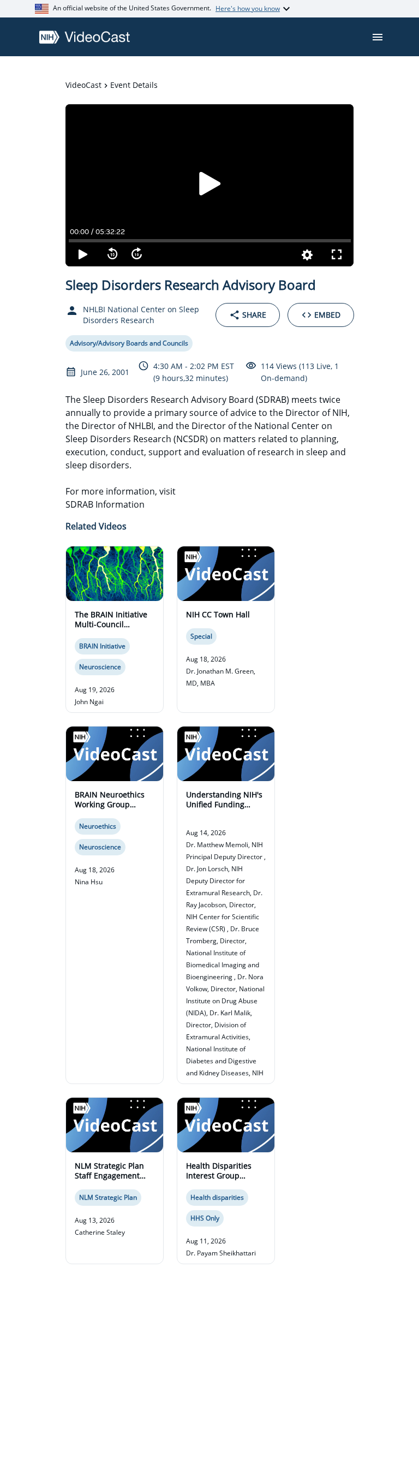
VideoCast (83, 85)
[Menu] (377, 37)
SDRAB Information (105, 504)
